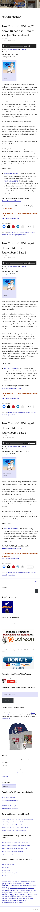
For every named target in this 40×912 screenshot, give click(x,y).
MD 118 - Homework (7, 876)
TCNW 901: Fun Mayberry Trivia (10, 806)
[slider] (33, 46)
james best (23, 890)
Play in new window (13, 49)
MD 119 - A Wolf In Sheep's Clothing (11, 873)
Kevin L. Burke (5, 892)
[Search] (36, 591)
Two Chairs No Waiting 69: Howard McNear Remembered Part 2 (18, 247)
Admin (35, 909)
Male (5, 765)
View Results (20, 773)
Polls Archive (5, 776)
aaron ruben (11, 232)
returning (30, 896)
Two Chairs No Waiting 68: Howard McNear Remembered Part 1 (18, 427)
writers (25, 235)
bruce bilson (27, 881)
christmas (33, 881)
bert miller (15, 881)
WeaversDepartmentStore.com (11, 201)
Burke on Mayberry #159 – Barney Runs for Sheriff (14, 830)
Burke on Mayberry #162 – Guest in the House (13, 822)
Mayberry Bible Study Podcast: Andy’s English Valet (15, 842)
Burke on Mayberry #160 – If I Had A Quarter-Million (15, 827)
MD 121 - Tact (5, 867)
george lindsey (24, 885)
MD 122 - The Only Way (8, 864)
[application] (19, 46)
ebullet (12, 883)
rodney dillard (4, 898)
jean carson (27, 890)
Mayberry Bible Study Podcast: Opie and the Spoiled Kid (16, 854)
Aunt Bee (10, 881)
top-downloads (18, 900)
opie (26, 896)
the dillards (11, 900)
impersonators (29, 888)
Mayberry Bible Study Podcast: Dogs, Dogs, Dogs (14, 848)
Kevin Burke (33, 890)
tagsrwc (25, 898)
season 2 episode (13, 898)
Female (6, 762)
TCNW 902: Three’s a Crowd (9, 803)
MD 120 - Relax (6, 870)
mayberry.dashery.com (7, 718)
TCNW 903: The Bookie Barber (10, 800)
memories (22, 894)
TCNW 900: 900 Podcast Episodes (10, 808)
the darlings (4, 900)
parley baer (18, 235)
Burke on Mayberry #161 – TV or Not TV (12, 825)
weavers (16, 902)
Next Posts (34, 581)
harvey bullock (32, 885)
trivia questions (8, 902)
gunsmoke (28, 232)
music (35, 894)
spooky (20, 898)
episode (26, 883)
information (6, 890)
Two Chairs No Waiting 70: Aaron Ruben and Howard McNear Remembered (18, 30)
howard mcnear (28, 412)
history (5, 887)
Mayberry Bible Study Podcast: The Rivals (12, 851)
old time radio (11, 235)
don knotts (5, 883)
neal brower (5, 896)
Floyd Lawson (20, 232)
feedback (6, 885)
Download (23, 49)
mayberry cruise (27, 892)
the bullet (30, 898)
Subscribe (7, 700)
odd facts (13, 896)
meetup (16, 894)
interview (15, 890)
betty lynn (21, 881)
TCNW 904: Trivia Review (8, 797)
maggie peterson (13, 892)
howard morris (21, 888)
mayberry (20, 892)
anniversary (5, 881)
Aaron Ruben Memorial (11, 173)
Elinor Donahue (18, 883)
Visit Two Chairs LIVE (11, 181)
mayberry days (8, 894)
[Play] (4, 46)
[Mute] (29, 46)
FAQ (31, 883)
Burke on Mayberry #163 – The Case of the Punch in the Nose (17, 819)
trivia (24, 900)
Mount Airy (29, 894)
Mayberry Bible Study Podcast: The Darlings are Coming (16, 845)
